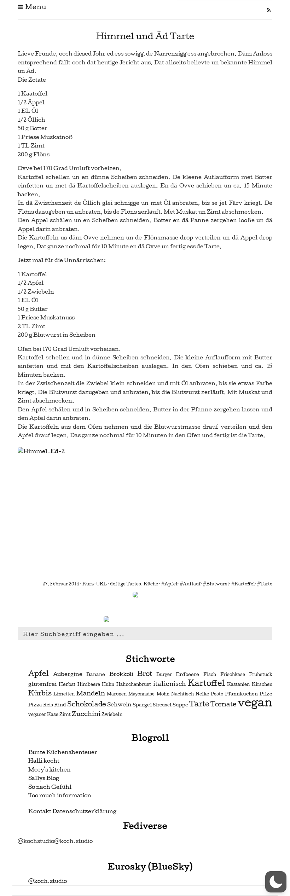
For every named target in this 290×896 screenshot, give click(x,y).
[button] (275, 881)
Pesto (217, 694)
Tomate (223, 704)
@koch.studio (47, 881)
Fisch (209, 674)
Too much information (59, 795)
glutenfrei (42, 684)
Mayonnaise (141, 694)
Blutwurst (217, 584)
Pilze (266, 693)
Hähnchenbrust (133, 684)
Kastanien (238, 684)
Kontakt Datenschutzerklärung (72, 811)
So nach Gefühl (49, 787)
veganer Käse (43, 714)
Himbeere (88, 684)
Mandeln (90, 693)
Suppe (180, 704)
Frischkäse (232, 674)
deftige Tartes (125, 584)
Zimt (65, 714)
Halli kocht (43, 761)
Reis (48, 705)
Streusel (162, 705)
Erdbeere (187, 674)
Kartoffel (244, 584)
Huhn (108, 684)
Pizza (35, 704)
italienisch (169, 684)
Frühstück (260, 674)
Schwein (119, 705)
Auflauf (192, 584)
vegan (255, 702)
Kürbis (40, 693)
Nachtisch (182, 694)
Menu (34, 7)
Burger (164, 674)
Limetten (64, 694)
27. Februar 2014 (60, 584)
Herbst (67, 684)
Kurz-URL (94, 584)
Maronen (117, 694)
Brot (144, 673)
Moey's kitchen (49, 769)
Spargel (142, 704)
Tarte (266, 584)
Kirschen (262, 684)
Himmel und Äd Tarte (145, 36)
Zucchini (86, 713)
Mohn (163, 694)
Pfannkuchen (241, 693)
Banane (95, 674)
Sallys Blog (43, 778)
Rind (60, 704)
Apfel (171, 584)
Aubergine (67, 674)
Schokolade (86, 704)
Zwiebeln (112, 714)
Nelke (202, 694)
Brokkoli (121, 674)
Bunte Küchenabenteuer (62, 752)
